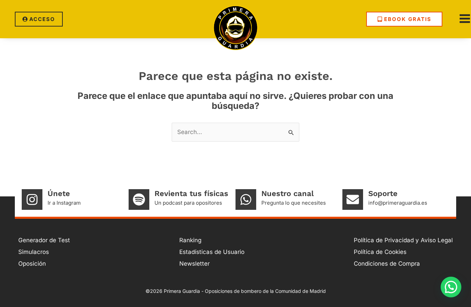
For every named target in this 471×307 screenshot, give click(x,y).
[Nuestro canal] (246, 199)
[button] (451, 287)
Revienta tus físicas (191, 193)
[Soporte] (352, 199)
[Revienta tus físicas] (139, 199)
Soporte (383, 193)
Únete (59, 193)
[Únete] (32, 199)
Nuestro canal (287, 193)
